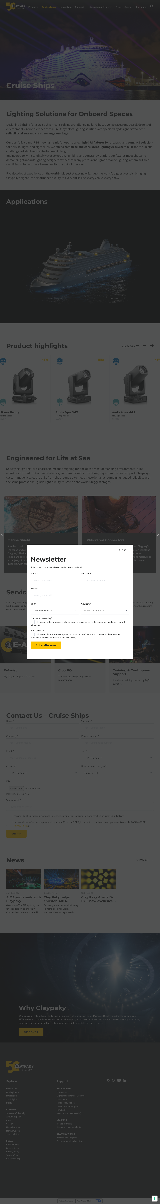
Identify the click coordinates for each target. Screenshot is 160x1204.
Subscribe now (46, 645)
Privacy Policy (68, 637)
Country (86, 603)
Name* (34, 573)
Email (34, 588)
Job (33, 603)
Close (122, 550)
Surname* (86, 573)
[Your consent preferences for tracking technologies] (155, 1198)
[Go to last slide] (2, 534)
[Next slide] (158, 534)
